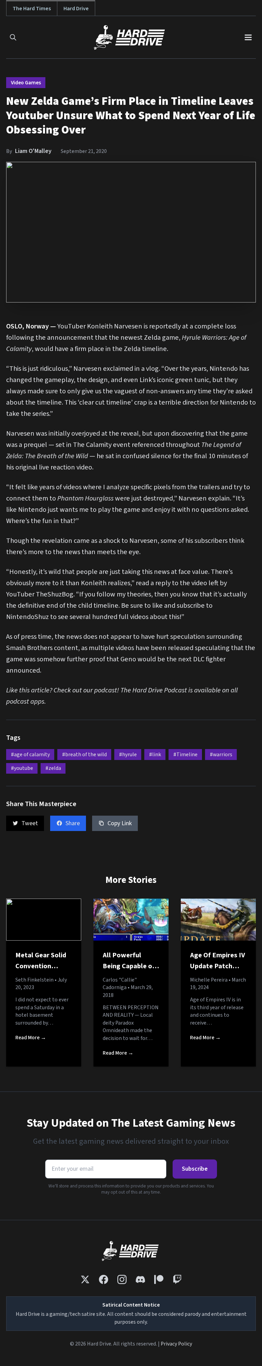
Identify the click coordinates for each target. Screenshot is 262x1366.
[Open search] (13, 37)
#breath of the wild (84, 754)
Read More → (30, 1037)
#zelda (53, 768)
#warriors (221, 754)
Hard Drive (76, 8)
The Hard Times (32, 8)
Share (73, 823)
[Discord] (140, 1279)
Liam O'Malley (33, 151)
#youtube (22, 768)
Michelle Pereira (209, 980)
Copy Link (119, 823)
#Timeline (185, 754)
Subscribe (195, 1169)
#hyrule (128, 754)
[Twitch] (177, 1279)
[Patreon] (158, 1279)
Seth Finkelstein (34, 980)
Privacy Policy (176, 1344)
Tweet (29, 823)
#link (155, 754)
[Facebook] (103, 1279)
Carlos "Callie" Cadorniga (120, 983)
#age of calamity (30, 754)
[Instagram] (122, 1279)
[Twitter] (85, 1279)
